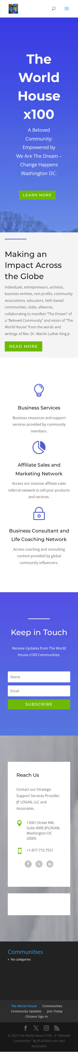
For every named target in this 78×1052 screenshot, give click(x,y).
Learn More (37, 195)
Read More (23, 346)
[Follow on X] (39, 864)
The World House (24, 1006)
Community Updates (26, 1011)
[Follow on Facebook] (28, 864)
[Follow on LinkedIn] (49, 864)
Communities (52, 1006)
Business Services (39, 408)
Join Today (55, 1011)
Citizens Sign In (36, 1016)
